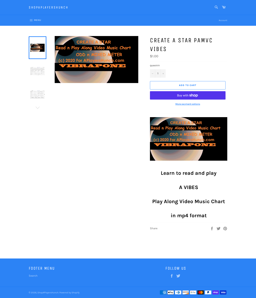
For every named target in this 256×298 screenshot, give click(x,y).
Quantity (155, 65)
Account (223, 20)
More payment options (187, 104)
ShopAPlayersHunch (48, 7)
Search (33, 275)
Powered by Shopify (69, 292)
